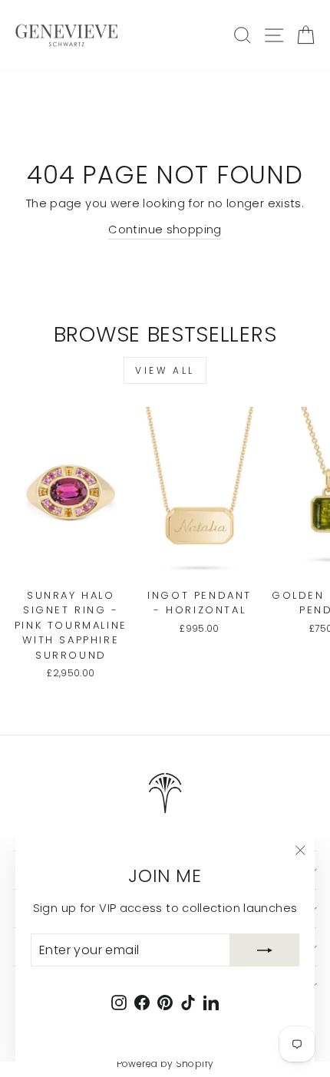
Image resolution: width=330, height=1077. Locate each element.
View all (165, 370)
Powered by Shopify (165, 1063)
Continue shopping (164, 229)
